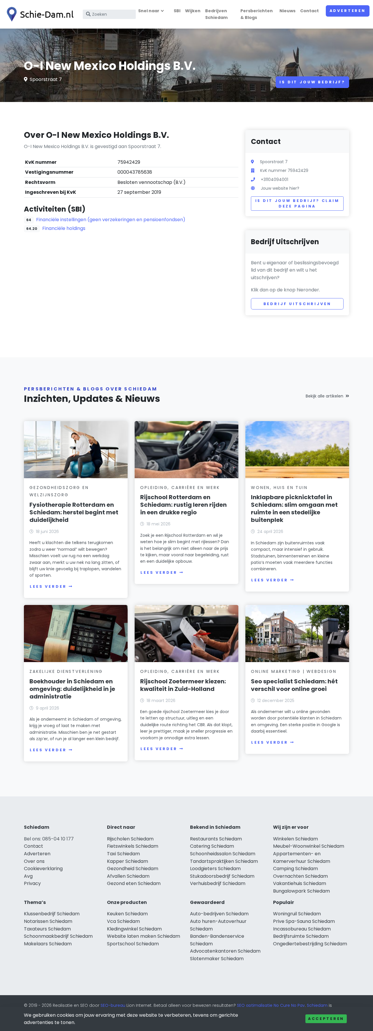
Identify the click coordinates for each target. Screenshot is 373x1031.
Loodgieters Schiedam (215, 868)
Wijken (192, 11)
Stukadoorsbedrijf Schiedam (222, 876)
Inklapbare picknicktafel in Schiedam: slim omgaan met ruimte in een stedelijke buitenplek (294, 508)
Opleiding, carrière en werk (180, 487)
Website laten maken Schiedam (143, 936)
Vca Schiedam (123, 921)
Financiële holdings (63, 228)
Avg (28, 876)
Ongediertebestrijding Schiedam (310, 943)
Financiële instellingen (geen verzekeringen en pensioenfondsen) (110, 219)
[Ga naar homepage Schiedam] (38, 14)
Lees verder (48, 586)
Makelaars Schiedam (48, 943)
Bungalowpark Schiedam (301, 891)
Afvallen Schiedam (128, 876)
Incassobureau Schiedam (302, 929)
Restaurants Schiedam (216, 838)
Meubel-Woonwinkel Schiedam (308, 846)
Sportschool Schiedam (133, 943)
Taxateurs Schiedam (47, 929)
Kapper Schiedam (127, 861)
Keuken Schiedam (127, 913)
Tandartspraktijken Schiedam (224, 861)
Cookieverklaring (43, 868)
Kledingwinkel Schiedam (134, 929)
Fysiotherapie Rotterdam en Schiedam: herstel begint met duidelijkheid (73, 512)
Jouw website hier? (280, 188)
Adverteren (348, 10)
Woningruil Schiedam (297, 913)
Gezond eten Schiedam (134, 883)
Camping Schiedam (295, 868)
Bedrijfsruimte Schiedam (301, 936)
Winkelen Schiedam (295, 838)
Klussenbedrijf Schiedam (52, 913)
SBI (177, 11)
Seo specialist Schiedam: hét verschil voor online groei (294, 685)
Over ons (34, 861)
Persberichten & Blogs (256, 14)
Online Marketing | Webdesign (293, 671)
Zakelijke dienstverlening (66, 671)
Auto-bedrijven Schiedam (219, 913)
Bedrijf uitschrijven (297, 303)
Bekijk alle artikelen (324, 396)
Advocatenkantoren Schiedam (225, 951)
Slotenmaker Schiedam (217, 958)
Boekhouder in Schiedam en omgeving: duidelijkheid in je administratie (72, 689)
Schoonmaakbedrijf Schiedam (58, 936)
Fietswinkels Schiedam (132, 846)
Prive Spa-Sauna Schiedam (304, 921)
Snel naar (148, 11)
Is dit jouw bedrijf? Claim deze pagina (297, 203)
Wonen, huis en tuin (279, 487)
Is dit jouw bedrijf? (312, 82)
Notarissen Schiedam (48, 921)
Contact (309, 11)
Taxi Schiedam (123, 853)
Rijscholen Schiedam (130, 838)
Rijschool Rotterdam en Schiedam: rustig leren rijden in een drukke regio (183, 504)
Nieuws (287, 11)
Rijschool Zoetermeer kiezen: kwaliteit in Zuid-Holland (183, 685)
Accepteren (326, 1018)
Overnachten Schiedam (300, 876)
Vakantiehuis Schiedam (299, 883)
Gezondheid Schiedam (132, 868)
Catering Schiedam (212, 846)
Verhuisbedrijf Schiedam (217, 883)
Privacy (32, 883)
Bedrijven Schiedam (216, 14)
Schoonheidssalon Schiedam (222, 853)
